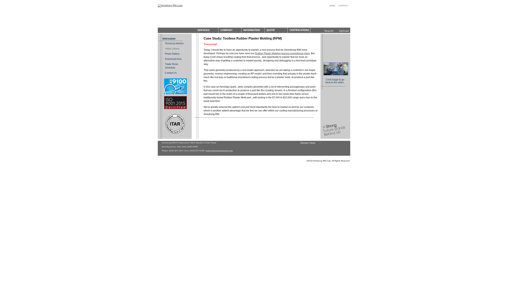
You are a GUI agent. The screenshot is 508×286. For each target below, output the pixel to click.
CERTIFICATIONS (299, 30)
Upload (344, 30)
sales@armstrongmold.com (219, 151)
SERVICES (203, 30)
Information (169, 38)
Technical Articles (174, 43)
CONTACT (343, 6)
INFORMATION (251, 30)
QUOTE (271, 30)
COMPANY (226, 30)
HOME (332, 6)
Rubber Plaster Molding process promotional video (282, 53)
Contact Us (171, 73)
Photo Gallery (172, 53)
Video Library (172, 48)
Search (329, 30)
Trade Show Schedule (171, 66)
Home (313, 143)
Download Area (173, 59)
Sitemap (304, 143)
